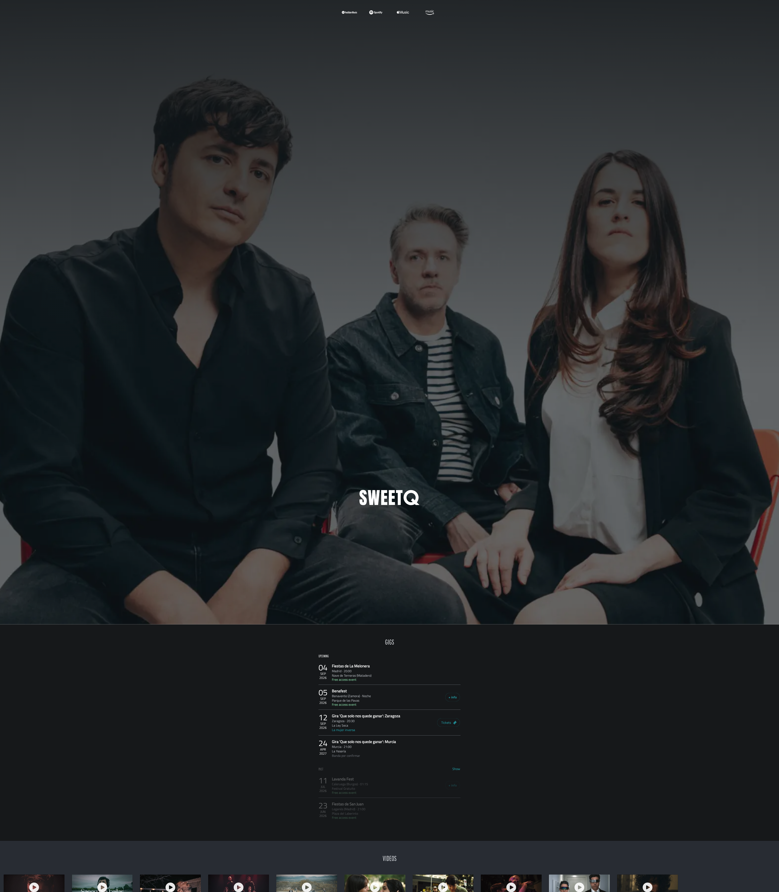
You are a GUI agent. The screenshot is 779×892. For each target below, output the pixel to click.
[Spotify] (376, 12)
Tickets (446, 722)
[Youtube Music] (349, 12)
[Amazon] (429, 12)
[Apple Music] (403, 12)
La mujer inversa (343, 730)
